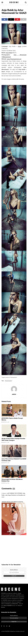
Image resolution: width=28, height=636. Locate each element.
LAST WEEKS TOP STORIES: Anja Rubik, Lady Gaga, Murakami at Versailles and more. (13, 495)
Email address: (14, 570)
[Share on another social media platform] (23, 19)
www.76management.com (14, 59)
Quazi (19, 46)
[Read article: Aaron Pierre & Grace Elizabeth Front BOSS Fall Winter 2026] (14, 451)
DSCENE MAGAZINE (7, 414)
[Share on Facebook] (5, 19)
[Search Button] (25, 2)
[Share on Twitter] (11, 19)
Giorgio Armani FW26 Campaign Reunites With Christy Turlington (13, 439)
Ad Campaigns (6, 435)
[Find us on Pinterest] (9, 626)
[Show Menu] (2, 2)
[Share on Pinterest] (17, 19)
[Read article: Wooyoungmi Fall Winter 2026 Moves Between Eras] (14, 471)
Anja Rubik (9, 52)
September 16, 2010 (6, 16)
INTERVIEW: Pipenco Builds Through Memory (12, 419)
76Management (6, 57)
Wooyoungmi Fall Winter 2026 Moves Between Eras (12, 480)
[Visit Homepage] (14, 2)
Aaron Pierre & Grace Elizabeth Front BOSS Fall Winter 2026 (14, 459)
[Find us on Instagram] (6, 626)
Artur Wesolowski (20, 54)
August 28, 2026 (5, 422)
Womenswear (8, 380)
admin (14, 394)
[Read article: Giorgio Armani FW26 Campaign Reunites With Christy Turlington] (14, 430)
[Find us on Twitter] (4, 626)
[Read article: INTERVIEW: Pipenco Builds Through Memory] (14, 410)
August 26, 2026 (5, 462)
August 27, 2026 (5, 442)
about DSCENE (8, 605)
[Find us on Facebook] (1, 626)
